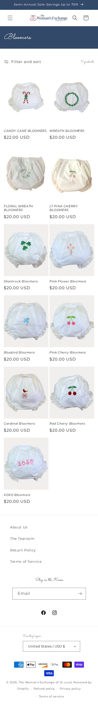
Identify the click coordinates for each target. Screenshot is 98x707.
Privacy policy (70, 688)
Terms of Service (26, 561)
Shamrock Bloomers (21, 281)
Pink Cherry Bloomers (68, 352)
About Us (19, 527)
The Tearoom (22, 538)
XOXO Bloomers (17, 495)
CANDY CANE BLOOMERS (25, 131)
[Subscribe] (80, 594)
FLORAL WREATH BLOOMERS (18, 208)
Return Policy (23, 550)
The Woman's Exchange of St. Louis (45, 682)
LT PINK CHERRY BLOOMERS (64, 208)
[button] (10, 17)
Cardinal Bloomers (19, 423)
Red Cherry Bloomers (67, 423)
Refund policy (44, 688)
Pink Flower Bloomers (68, 281)
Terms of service (51, 696)
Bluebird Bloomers (19, 352)
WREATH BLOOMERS (67, 131)
